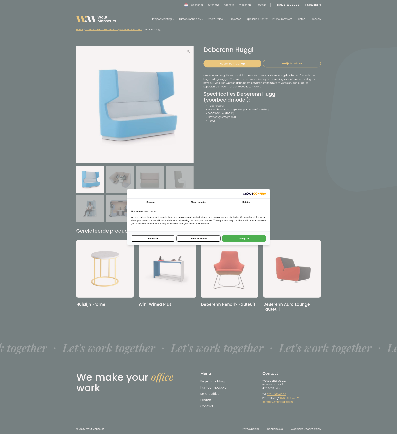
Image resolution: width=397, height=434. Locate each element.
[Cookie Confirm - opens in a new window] (254, 193)
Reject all (153, 238)
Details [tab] (246, 202)
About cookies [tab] (198, 202)
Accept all (244, 238)
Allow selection (198, 238)
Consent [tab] (150, 202)
